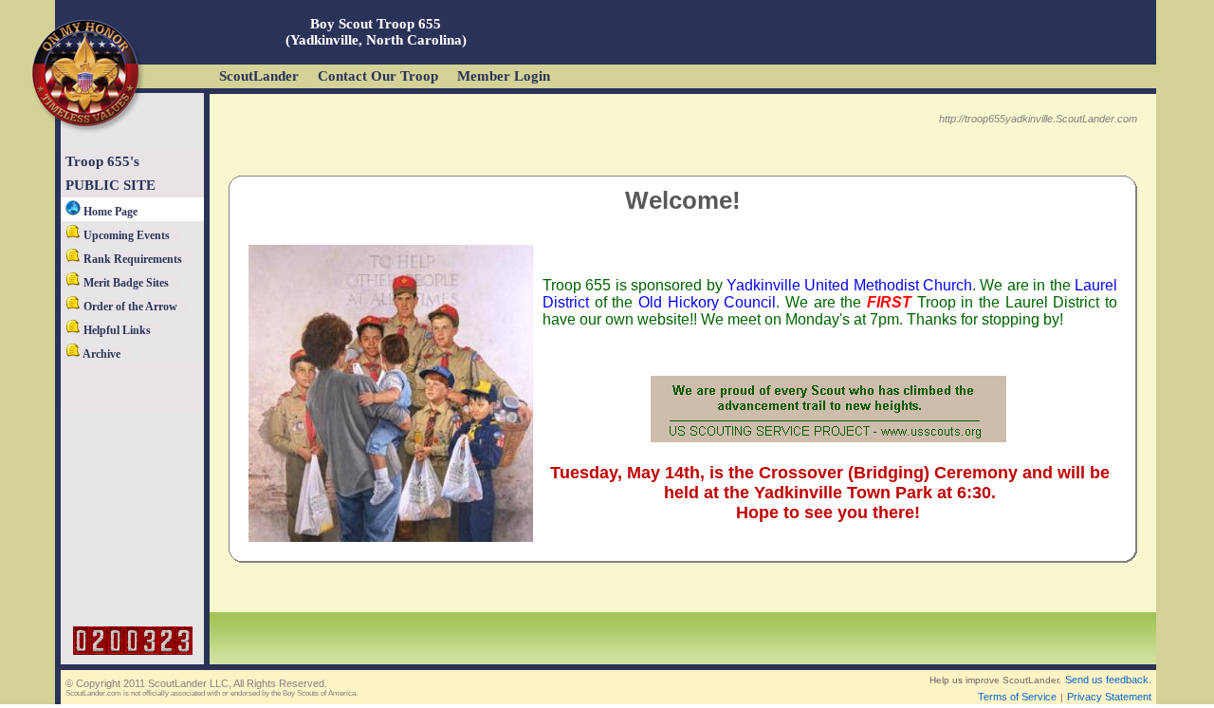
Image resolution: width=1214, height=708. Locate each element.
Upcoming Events (125, 235)
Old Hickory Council (707, 302)
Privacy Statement (1109, 696)
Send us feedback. (1108, 679)
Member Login (503, 76)
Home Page (109, 211)
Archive (100, 354)
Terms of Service (1017, 696)
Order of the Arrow (129, 306)
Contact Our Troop (378, 76)
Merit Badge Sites (125, 282)
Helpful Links (116, 330)
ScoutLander (259, 76)
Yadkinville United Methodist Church (849, 285)
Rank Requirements (131, 259)
